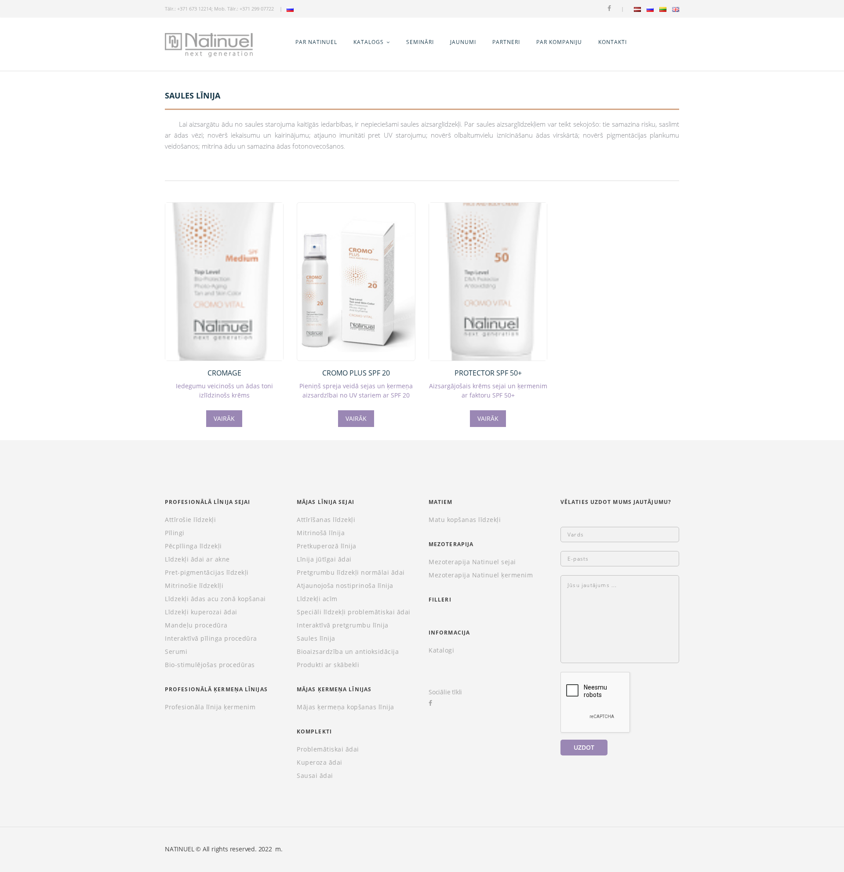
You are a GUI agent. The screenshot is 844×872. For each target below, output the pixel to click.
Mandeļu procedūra (196, 625)
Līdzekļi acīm (317, 598)
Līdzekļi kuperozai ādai (201, 612)
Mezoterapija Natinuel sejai (472, 562)
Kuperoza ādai (319, 762)
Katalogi (441, 650)
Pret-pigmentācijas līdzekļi (207, 572)
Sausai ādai (315, 775)
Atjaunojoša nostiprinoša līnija (345, 585)
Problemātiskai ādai (328, 749)
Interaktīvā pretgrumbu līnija (343, 625)
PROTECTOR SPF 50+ (488, 373)
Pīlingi (175, 532)
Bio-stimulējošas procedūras (210, 664)
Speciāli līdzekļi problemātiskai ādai (354, 612)
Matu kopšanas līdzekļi (465, 519)
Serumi (176, 651)
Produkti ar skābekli (328, 664)
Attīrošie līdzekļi (190, 519)
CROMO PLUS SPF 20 (356, 373)
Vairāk (224, 418)
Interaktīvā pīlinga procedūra (211, 638)
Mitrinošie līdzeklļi (194, 585)
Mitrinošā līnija (321, 532)
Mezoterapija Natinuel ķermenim (481, 575)
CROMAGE (224, 373)
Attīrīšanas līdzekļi (326, 519)
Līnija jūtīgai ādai (324, 559)
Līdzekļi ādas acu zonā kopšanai (215, 598)
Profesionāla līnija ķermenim (210, 707)
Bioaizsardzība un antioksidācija (348, 651)
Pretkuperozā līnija (327, 546)
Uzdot (584, 747)
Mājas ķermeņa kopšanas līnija (345, 707)
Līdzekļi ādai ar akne (197, 559)
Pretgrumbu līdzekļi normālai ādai (351, 572)
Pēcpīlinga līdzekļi (193, 546)
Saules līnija (316, 638)
